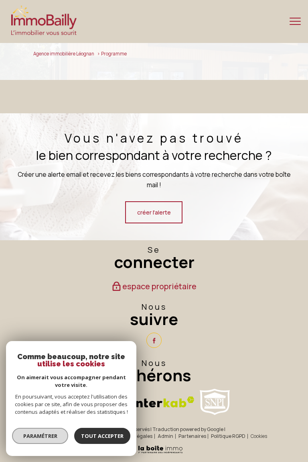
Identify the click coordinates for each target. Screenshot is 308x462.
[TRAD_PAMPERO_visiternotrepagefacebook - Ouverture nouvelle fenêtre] (154, 340)
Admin (165, 436)
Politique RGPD (228, 436)
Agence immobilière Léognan (63, 54)
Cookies (259, 436)
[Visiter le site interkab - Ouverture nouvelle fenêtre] (163, 402)
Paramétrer (40, 436)
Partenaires (192, 436)
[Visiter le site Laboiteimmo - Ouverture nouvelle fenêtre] (154, 452)
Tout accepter (102, 436)
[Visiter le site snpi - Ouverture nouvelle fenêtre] (214, 402)
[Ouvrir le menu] (295, 21)
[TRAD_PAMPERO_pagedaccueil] (44, 33)
